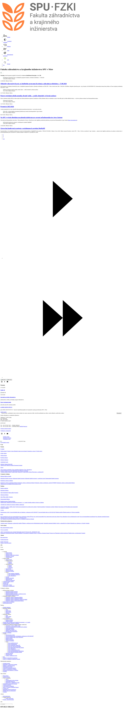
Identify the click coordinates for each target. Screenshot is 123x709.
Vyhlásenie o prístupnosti (6, 430)
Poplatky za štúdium (5, 508)
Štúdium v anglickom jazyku (28, 523)
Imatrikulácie (5, 492)
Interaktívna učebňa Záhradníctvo (8, 397)
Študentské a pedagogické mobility (15, 523)
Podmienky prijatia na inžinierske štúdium (26, 482)
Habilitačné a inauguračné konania (7, 533)
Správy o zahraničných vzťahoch (63, 523)
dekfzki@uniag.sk (23, 426)
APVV (2, 531)
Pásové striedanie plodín (6, 402)
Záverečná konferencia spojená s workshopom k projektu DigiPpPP (23, 128)
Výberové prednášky (75, 512)
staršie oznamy (3, 412)
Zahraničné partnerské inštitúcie (50, 523)
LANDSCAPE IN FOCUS (6, 407)
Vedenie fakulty (4, 455)
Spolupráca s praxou (31, 451)
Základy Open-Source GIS (60, 506)
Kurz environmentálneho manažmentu (87, 516)
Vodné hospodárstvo (41, 506)
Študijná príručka (11, 501)
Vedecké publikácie (19, 533)
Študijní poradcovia (67, 512)
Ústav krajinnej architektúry (6, 469)
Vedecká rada (3, 465)
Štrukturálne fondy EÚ (21, 531)
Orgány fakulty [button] (4, 453)
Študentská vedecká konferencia (61, 533)
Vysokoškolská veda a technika (10, 531)
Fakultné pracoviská (8, 470)
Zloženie (2, 459)
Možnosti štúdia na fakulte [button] (6, 476)
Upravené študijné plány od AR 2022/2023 (47, 512)
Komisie (2, 470)
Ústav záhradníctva (28, 469)
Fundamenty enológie (50, 506)
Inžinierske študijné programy (19, 478)
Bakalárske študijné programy (7, 478)
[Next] (62, 258)
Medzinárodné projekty (38, 523)
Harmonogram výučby (5, 512)
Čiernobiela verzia (6, 439)
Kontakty (87, 523)
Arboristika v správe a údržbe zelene (8, 506)
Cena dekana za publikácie (28, 533)
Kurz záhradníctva (64, 516)
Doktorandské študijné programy (52, 478)
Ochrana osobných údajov (6, 428)
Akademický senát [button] (4, 462)
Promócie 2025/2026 (7, 106)
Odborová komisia (10, 465)
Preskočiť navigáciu (7, 437)
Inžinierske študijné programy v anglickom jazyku (35, 478)
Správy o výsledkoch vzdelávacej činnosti (25, 518)
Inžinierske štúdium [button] (4, 494)
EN (3, 65)
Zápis (2, 492)
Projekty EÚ (20, 472)
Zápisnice (6, 459)
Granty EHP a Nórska (27, 472)
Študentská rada (16, 470)
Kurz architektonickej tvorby (74, 516)
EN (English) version (5, 442)
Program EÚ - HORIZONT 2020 (33, 531)
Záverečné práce (11, 517)
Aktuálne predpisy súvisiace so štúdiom (36, 502)
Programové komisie (18, 465)
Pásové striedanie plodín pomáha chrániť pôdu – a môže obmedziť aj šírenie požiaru (28, 96)
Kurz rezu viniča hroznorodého (37, 516)
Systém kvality (14, 472)
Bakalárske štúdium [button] (4, 490)
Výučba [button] (2, 510)
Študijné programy (4, 501)
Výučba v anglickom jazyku (20, 517)
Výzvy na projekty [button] (4, 529)
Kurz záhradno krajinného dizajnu (102, 516)
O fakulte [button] (2, 449)
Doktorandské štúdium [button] (5, 499)
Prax (1, 518)
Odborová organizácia (23, 470)
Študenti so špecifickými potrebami (10, 518)
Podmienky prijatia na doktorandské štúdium (66, 482)
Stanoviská (10, 464)
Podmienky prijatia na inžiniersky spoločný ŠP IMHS (45, 482)
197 (4, 139)
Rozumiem (119, 413)
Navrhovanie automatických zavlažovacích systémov (26, 506)
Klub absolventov (4, 537)
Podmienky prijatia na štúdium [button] (7, 480)
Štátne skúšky (11, 492)
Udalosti (6, 464)
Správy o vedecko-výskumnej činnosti (41, 533)
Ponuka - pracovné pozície (6, 542)
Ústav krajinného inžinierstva (18, 469)
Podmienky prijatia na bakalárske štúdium (9, 482)
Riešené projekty (9, 527)
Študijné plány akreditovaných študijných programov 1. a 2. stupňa (14, 502)
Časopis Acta (52, 533)
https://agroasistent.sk (72, 120)
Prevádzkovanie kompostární (72, 506)
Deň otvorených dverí (16, 484)
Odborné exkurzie (4, 517)
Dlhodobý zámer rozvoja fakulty (20, 451)
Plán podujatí (3, 527)
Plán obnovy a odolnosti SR (37, 472)
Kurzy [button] (2, 514)
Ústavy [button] (2, 467)
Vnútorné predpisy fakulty (6, 472)
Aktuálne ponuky (4, 523)
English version (6, 436)
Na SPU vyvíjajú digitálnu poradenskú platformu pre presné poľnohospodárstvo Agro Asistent (31, 117)
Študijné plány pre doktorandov (74, 533)
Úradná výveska (10, 451)
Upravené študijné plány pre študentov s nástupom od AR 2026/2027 (24, 512)
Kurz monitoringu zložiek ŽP (25, 516)
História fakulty (4, 451)
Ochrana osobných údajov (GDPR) (9, 441)
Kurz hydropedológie (14, 516)
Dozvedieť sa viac (68, 413)
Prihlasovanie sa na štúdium (6, 484)
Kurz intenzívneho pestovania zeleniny (52, 516)
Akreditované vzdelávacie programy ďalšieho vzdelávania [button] (12, 504)
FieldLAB (3, 390)
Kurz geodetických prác (5, 516)
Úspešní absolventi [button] (4, 539)
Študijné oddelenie (4, 488)
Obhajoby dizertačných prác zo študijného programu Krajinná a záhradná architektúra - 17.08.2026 (34, 83)
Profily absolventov (4, 541)
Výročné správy (39, 451)
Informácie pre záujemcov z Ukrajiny (77, 523)
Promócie (16, 492)
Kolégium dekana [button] (4, 457)
